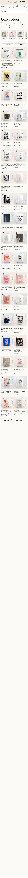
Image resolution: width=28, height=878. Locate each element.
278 (17, 420)
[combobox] (14, 11)
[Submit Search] (3, 11)
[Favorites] (13, 7)
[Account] (10, 7)
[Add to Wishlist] (3, 48)
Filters (8, 44)
